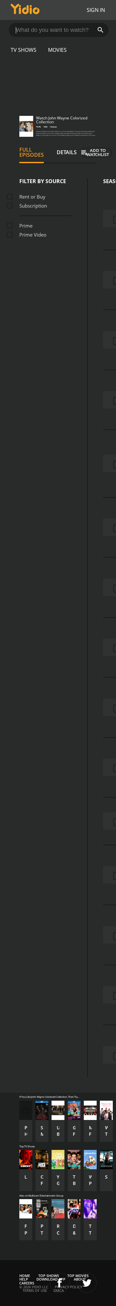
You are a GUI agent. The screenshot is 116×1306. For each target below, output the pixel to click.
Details (67, 152)
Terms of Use (35, 1290)
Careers (26, 1283)
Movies (57, 49)
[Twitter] (87, 1283)
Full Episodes (31, 152)
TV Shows (23, 49)
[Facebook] (60, 1283)
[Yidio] (25, 10)
